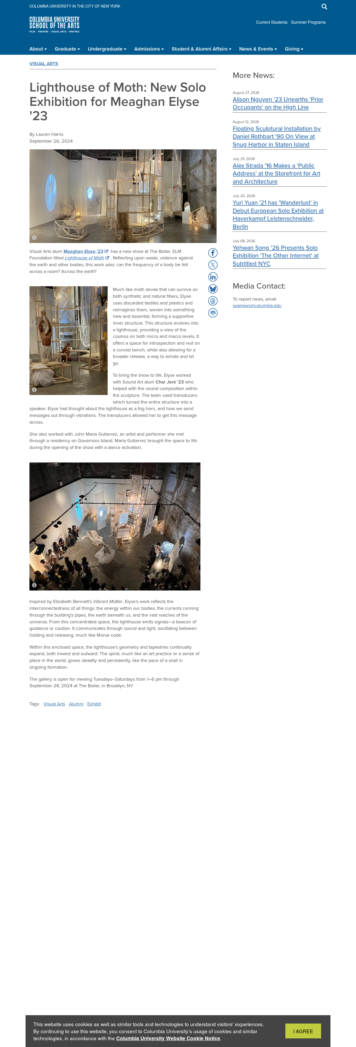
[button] (213, 253)
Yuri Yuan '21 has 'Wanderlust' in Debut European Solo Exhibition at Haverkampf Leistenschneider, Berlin (278, 214)
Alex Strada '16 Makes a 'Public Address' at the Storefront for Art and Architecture (276, 173)
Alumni (76, 704)
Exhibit (94, 704)
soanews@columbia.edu (257, 305)
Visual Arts (43, 63)
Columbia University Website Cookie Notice (168, 1038)
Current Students (271, 22)
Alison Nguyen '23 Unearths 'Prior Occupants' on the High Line (278, 103)
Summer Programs (308, 22)
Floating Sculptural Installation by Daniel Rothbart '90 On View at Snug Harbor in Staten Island (277, 136)
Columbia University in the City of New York (74, 6)
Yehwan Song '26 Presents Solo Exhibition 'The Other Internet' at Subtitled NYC (276, 255)
